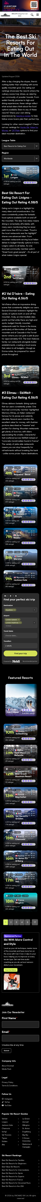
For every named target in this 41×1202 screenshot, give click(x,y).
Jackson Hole (7, 1125)
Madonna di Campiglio (27, 1145)
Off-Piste (16, 130)
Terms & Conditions (10, 1085)
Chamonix (6, 1128)
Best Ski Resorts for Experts (13, 1176)
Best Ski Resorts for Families (13, 1160)
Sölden (4, 1141)
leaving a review (23, 116)
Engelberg (26, 1131)
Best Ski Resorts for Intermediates (15, 1170)
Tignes (4, 1138)
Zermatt (25, 1122)
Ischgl (4, 1131)
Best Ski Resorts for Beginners (14, 1163)
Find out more (10, 970)
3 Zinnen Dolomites (26, 1139)
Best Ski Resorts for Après (12, 1173)
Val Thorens (6, 1135)
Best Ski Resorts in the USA (13, 1186)
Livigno (5, 1122)
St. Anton (26, 1128)
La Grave (26, 1118)
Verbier (5, 1118)
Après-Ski (24, 127)
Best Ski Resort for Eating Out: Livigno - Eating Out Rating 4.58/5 (20, 197)
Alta (3, 1144)
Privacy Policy (7, 1082)
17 (35, 922)
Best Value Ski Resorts (11, 1167)
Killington (26, 1125)
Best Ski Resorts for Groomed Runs (16, 1183)
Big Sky (25, 1135)
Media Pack (6, 1069)
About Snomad (8, 1066)
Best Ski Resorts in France (12, 1179)
